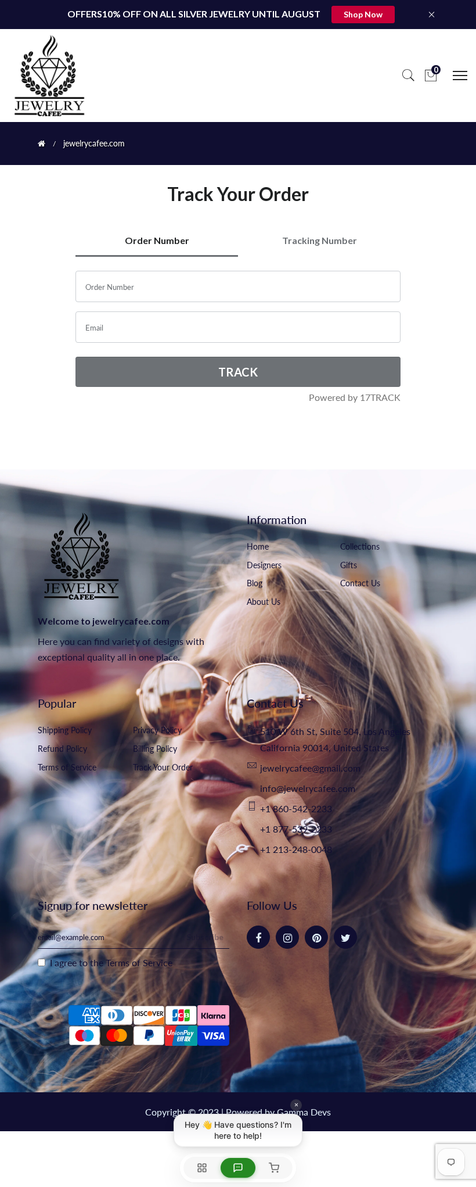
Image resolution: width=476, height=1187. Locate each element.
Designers (264, 565)
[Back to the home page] (41, 143)
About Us (263, 602)
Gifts (348, 565)
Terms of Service (67, 767)
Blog (254, 583)
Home (258, 546)
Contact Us (360, 583)
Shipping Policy (65, 730)
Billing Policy (155, 749)
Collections (360, 546)
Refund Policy (62, 749)
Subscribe (204, 937)
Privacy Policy (157, 730)
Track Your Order (163, 767)
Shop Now (363, 14)
